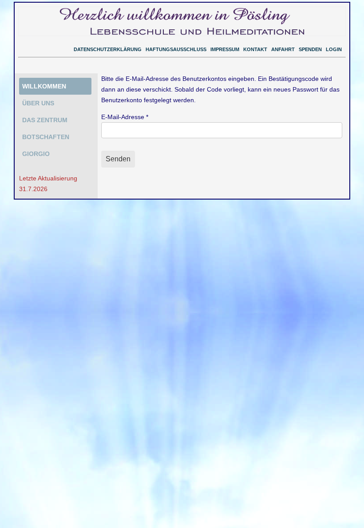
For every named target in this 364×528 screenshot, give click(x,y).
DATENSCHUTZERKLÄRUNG (108, 49)
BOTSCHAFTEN (45, 136)
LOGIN (334, 49)
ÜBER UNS (38, 103)
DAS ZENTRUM (44, 120)
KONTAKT (255, 49)
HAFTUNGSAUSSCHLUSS (176, 49)
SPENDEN (310, 49)
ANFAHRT (283, 49)
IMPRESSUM (224, 49)
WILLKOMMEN (44, 86)
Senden (118, 159)
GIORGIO (36, 153)
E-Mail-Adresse (124, 116)
